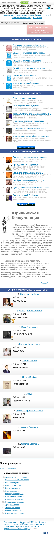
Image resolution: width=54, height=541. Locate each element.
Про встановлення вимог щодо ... (28, 172)
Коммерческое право (14, 494)
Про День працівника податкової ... (28, 180)
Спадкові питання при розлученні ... (29, 53)
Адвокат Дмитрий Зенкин (29, 311)
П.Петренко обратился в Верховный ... (30, 128)
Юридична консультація (33, 524)
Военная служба (12, 482)
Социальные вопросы (14, 502)
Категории (24, 522)
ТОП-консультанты (17, 289)
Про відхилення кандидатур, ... (27, 165)
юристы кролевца (8, 468)
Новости (17, 524)
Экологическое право (14, 513)
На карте (35, 526)
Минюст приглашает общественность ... (31, 136)
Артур (29, 394)
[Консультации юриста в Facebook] (48, 533)
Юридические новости (27, 92)
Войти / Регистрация (39, 2)
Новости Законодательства (27, 151)
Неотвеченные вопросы (27, 39)
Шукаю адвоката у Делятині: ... (26, 75)
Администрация (11, 522)
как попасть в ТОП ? (38, 290)
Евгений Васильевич (29, 344)
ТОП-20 (33, 522)
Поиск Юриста (10, 526)
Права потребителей (14, 499)
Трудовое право (12, 505)
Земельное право (12, 491)
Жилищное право (12, 488)
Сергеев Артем (29, 361)
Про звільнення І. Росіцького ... (26, 195)
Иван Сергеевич (29, 327)
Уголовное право (12, 508)
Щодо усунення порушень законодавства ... (32, 187)
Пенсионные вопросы (14, 496)
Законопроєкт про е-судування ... (28, 106)
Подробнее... (47, 283)
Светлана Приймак (29, 294)
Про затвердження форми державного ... (31, 157)
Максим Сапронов (29, 427)
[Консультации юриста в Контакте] (45, 533)
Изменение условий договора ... (27, 83)
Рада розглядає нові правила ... (27, 98)
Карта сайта (23, 526)
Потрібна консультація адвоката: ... (29, 68)
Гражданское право (13, 485)
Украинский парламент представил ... (30, 121)
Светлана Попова (30, 444)
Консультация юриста (11, 23)
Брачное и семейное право (17, 480)
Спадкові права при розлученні (27, 60)
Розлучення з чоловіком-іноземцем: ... (30, 45)
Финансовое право (13, 510)
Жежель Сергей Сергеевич (29, 411)
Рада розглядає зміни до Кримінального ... (32, 113)
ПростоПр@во (29, 377)
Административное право (16, 477)
